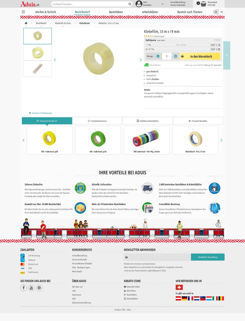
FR (222, 11)
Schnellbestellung (177, 2)
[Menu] (23, 11)
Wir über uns (77, 286)
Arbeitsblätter (150, 12)
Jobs (74, 290)
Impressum (76, 294)
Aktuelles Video (133, 286)
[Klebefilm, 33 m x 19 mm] (98, 60)
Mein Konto (77, 271)
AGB (74, 298)
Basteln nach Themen (189, 12)
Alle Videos (131, 290)
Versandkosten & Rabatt (82, 263)
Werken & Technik (45, 12)
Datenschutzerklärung (81, 302)
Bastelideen (116, 12)
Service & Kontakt (178, 5)
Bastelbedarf (82, 12)
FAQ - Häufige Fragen (81, 267)
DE (216, 11)
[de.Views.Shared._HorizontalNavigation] (26, 23)
